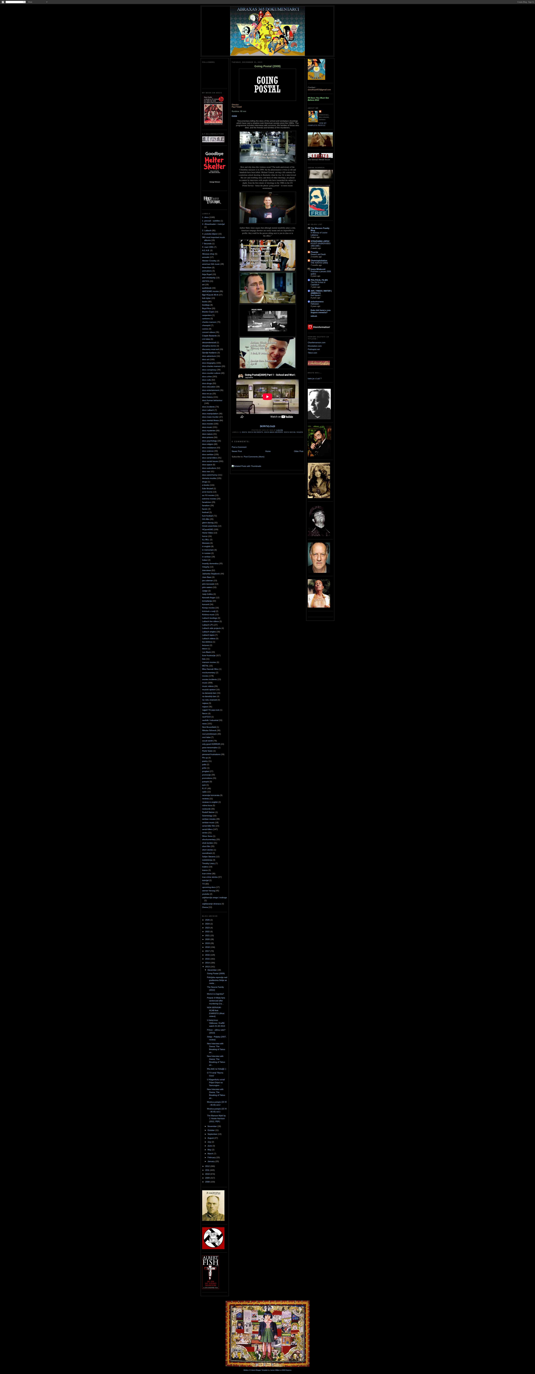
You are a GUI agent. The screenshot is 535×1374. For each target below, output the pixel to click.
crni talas (206, 339)
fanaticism (206, 502)
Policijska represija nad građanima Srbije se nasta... (217, 980)
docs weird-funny (209, 475)
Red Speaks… (316, 295)
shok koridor (207, 843)
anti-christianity (208, 278)
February (212, 1157)
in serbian (206, 557)
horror (205, 536)
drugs (204, 482)
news (204, 723)
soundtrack (207, 853)
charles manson (209, 322)
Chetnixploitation (319, 260)
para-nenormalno (209, 747)
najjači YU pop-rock (210, 710)
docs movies (207, 424)
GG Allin (205, 519)
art (203, 284)
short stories (207, 850)
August (211, 1138)
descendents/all (209, 342)
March (211, 1153)
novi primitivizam (209, 734)
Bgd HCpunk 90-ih (210, 295)
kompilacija (207, 601)
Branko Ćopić (208, 312)
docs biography (209, 363)
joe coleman (207, 580)
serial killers (207, 829)
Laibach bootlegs (209, 618)
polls (204, 764)
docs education (209, 387)
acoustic (205, 257)
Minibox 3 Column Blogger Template (256, 1370)
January (211, 1161)
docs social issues (210, 461)
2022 (207, 931)
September (213, 1134)
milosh (314, 316)
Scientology (207, 816)
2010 (207, 1174)
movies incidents (209, 679)
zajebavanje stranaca (211, 904)
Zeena (205, 907)
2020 (207, 939)
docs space (207, 464)
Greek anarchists (209, 526)
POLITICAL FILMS (319, 280)
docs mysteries (208, 430)
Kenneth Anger (208, 597)
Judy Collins (207, 594)
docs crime (207, 376)
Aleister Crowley (209, 261)
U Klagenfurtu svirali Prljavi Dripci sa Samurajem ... (216, 1082)
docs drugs (207, 383)
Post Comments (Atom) (254, 457)
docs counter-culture (211, 373)
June (210, 1146)
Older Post (298, 451)
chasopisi (206, 325)
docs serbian (207, 454)
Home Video (207, 533)
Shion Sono (207, 836)
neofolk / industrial (210, 720)
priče (204, 768)
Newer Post (237, 451)
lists (204, 659)
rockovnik (206, 809)
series (204, 833)
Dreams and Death (318, 254)
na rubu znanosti (209, 700)
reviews (205, 798)
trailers (205, 867)
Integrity (205, 567)
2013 (207, 966)
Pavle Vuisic (207, 751)
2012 (207, 1166)
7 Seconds (206, 243)
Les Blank (206, 652)
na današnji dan (209, 696)
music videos (208, 686)
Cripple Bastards (209, 336)
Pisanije (314, 252)
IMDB (234, 116)
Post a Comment (239, 447)
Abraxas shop (208, 254)
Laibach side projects (211, 628)
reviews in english (210, 802)
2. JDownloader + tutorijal (213, 224)
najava (205, 703)
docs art (205, 359)
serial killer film (208, 826)
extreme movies (209, 499)
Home (268, 451)
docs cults (206, 380)
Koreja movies (208, 608)
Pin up (205, 758)
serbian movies (209, 819)
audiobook (206, 288)
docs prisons (207, 437)
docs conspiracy (209, 370)
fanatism (206, 505)
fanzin (204, 509)
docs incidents (208, 407)
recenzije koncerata (210, 795)
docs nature (207, 434)
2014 (207, 963)
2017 (207, 951)
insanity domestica (210, 563)
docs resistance (209, 448)
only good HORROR (211, 744)
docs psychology (209, 441)
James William (275, 1370)
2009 (207, 1178)
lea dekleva (207, 642)
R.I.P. (204, 788)
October (211, 1130)
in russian (206, 553)
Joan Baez (206, 577)
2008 (207, 1182)
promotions (207, 778)
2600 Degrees (286, 1370)
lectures (205, 645)
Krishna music (208, 614)
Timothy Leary (208, 863)
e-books (205, 485)
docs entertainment (210, 390)
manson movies (209, 662)
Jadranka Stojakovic (211, 574)
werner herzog (208, 891)
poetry (205, 761)
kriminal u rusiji (208, 611)
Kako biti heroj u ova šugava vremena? (320, 311)
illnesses (206, 543)
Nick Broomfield (209, 727)
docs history (207, 397)
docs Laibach (208, 410)
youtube (205, 894)
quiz (204, 785)
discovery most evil (210, 349)
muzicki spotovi (209, 689)
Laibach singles (209, 632)
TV (203, 884)
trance (205, 870)
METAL (205, 666)
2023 (207, 928)
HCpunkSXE (207, 529)
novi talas (206, 737)
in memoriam (208, 550)
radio (204, 792)
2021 (207, 935)
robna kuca (207, 805)
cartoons (206, 318)
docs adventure (209, 356)
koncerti (205, 604)
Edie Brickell (207, 488)
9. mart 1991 (207, 247)
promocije (206, 775)
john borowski (208, 584)
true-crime (206, 873)
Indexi (204, 560)
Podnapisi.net (314, 349)
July (210, 1142)
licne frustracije (208, 655)
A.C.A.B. (206, 250)
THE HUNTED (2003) (319, 263)
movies (205, 676)
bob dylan (206, 298)
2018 (207, 947)
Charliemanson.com (316, 342)
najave (205, 706)
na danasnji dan (209, 693)
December (212, 970)
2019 (207, 943)
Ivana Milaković (318, 269)
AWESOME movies (210, 291)
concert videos (208, 332)
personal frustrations (211, 754)
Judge (205, 591)
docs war (206, 471)
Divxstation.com (315, 346)
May (210, 1150)
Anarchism (206, 267)
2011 (207, 1170)
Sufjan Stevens (208, 856)
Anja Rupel (207, 274)
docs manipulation (210, 413)
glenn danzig (207, 522)
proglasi (205, 771)
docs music (207, 427)
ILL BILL (205, 539)
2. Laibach (206, 230)
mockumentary (208, 672)
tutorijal (205, 880)
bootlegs (206, 305)
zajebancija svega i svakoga (214, 897)
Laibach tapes (208, 635)
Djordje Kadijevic (209, 352)
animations (207, 271)
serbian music (208, 822)
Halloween (315, 304)
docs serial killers (209, 458)
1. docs (205, 217)
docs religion (207, 444)
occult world (207, 741)
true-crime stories (210, 877)
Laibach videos (208, 638)
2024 (207, 924)
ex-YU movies (208, 495)
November (212, 1126)
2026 (207, 920)
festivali (205, 512)
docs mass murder (210, 417)
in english (206, 546)
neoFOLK (206, 717)
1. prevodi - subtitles (211, 221)
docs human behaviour (212, 400)
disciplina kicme (209, 346)
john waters (207, 587)
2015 (207, 959)
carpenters (207, 315)
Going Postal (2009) (216, 973)
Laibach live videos (210, 621)
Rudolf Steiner (208, 812)
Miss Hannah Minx (210, 669)
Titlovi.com (312, 353)
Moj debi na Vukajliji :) (216, 1069)
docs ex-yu (207, 393)
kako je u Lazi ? (315, 378)
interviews (206, 570)
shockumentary (209, 839)
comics (205, 329)
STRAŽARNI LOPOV (320, 241)
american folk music (211, 264)
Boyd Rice (206, 308)
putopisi (205, 781)
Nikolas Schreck (209, 730)
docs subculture (209, 468)
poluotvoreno (317, 301)
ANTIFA (205, 281)
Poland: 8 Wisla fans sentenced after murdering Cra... (216, 1001)
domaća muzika (209, 478)
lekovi (204, 648)
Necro (204, 713)
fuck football (207, 516)
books (204, 301)
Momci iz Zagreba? (215, 994)
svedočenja (207, 860)
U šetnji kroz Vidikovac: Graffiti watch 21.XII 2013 (216, 1023)
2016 (207, 955)
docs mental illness (210, 420)
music (204, 683)
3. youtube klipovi (209, 234)
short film (206, 846)
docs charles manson (211, 366)
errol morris (207, 492)
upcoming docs (209, 887)
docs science (208, 451)
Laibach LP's (207, 625)
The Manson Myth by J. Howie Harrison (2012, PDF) (216, 1118)
